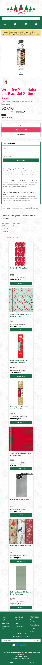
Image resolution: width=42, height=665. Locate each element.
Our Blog (18, 623)
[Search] (38, 18)
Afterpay (32, 628)
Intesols (21, 654)
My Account (5, 620)
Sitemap (32, 631)
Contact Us (19, 626)
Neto (27, 658)
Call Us (31, 663)
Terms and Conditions (33, 621)
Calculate (22, 160)
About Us (19, 620)
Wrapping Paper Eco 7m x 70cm (20, 545)
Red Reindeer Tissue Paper (19, 268)
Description (6, 208)
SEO (36, 652)
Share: (4, 104)
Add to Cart (21, 283)
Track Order (5, 623)
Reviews (28, 208)
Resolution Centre (5, 627)
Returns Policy (34, 625)
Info (26, 112)
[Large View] (5, 83)
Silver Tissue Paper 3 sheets (19, 499)
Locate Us (10, 663)
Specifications (17, 208)
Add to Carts (22, 130)
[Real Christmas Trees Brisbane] (21, 8)
